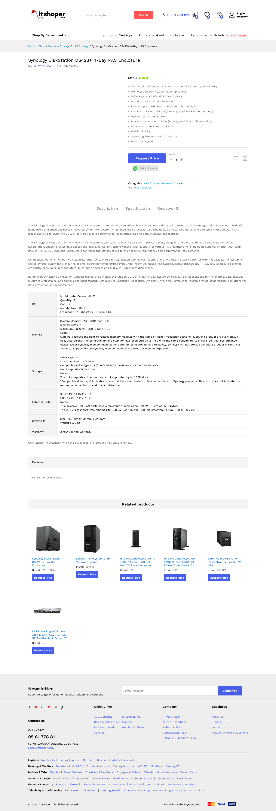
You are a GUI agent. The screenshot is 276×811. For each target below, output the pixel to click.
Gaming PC (173, 766)
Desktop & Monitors (106, 721)
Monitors (156, 766)
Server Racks (101, 778)
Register (242, 16)
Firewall (75, 784)
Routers (61, 784)
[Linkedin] (42, 707)
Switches (145, 784)
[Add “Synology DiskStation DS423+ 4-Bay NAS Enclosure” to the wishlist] (236, 158)
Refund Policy (172, 727)
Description (107, 208)
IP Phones (90, 790)
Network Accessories (181, 784)
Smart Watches (167, 772)
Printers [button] (144, 35)
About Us (218, 716)
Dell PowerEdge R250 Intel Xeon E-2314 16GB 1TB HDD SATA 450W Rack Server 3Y (49, 635)
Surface (88, 759)
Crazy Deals (236, 35)
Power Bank (188, 772)
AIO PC (142, 766)
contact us (219, 727)
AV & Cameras (103, 716)
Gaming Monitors (123, 766)
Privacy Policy (171, 716)
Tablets (148, 772)
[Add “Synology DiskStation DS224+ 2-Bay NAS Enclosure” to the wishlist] (49, 550)
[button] (245, 158)
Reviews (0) (168, 208)
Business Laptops (108, 759)
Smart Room (198, 790)
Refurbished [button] (199, 35)
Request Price (147, 158)
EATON (221, 569)
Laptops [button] (107, 35)
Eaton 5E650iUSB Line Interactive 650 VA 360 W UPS (224, 562)
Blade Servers (122, 778)
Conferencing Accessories (169, 790)
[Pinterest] (48, 707)
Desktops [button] (126, 35)
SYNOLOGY (44, 66)
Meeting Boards (110, 790)
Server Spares (144, 778)
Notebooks (48, 759)
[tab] (107, 210)
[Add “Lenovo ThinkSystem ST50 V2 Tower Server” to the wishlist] (93, 550)
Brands (219, 35)
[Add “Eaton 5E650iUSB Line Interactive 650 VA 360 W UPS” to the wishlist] (225, 550)
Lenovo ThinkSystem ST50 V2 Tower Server (93, 560)
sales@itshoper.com (41, 747)
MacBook (129, 759)
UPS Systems (164, 778)
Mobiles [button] (179, 35)
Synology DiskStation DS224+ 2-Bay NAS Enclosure (45, 562)
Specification (137, 208)
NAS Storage (151, 183)
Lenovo (89, 566)
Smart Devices (72, 772)
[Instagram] (55, 707)
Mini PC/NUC (80, 766)
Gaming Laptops (69, 759)
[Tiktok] (62, 707)
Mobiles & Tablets (133, 727)
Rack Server (184, 778)
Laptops (127, 721)
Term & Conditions (174, 721)
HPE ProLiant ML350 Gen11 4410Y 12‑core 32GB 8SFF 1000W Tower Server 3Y (181, 562)
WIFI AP (159, 784)
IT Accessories (131, 716)
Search (143, 15)
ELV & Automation (105, 727)
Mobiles (55, 772)
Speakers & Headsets (99, 772)
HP (131, 569)
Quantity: (172, 154)
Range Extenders (94, 784)
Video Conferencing (136, 790)
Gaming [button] (161, 35)
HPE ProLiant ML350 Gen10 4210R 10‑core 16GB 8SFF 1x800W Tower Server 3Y (137, 562)
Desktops (62, 766)
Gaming (99, 732)
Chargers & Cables (128, 772)
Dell (43, 642)
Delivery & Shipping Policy (179, 737)
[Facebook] (29, 707)
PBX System (72, 790)
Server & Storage (172, 183)
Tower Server (80, 778)
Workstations (100, 766)
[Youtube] (36, 707)
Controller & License (122, 784)
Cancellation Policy (175, 732)
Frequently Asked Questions (230, 732)
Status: (132, 77)
